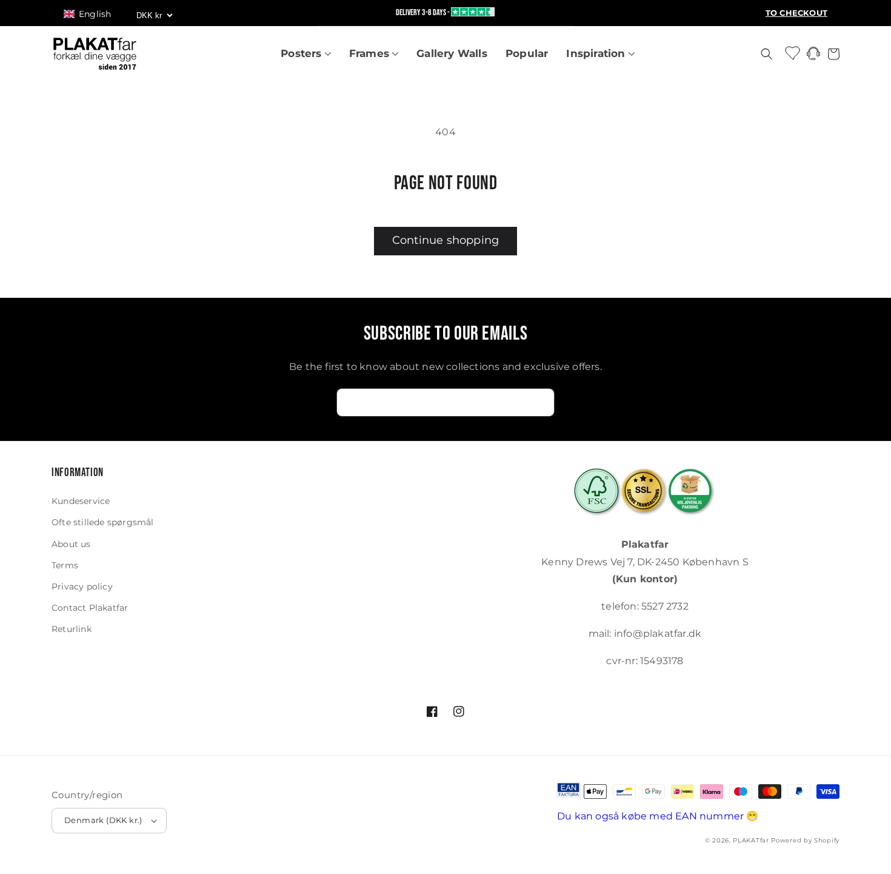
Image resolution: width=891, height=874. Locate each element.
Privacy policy (82, 586)
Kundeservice (81, 501)
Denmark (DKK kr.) (103, 820)
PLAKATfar (751, 840)
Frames (370, 53)
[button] (93, 14)
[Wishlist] (793, 52)
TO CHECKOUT (796, 13)
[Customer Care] (813, 56)
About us (71, 544)
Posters (303, 53)
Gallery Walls (451, 53)
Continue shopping (445, 240)
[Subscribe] (540, 402)
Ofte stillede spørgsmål (103, 522)
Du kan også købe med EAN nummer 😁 (658, 816)
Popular (527, 53)
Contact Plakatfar (90, 607)
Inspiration (597, 53)
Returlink (72, 629)
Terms (65, 565)
